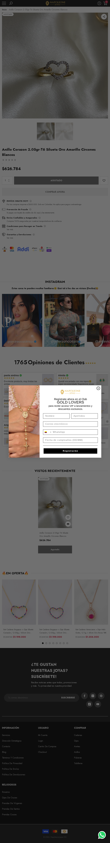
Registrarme (70, 451)
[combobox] (47, 432)
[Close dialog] (98, 388)
